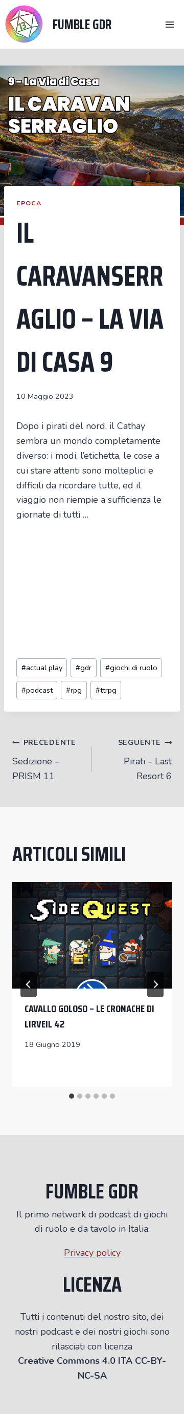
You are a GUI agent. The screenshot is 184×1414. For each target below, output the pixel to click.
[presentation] (92, 935)
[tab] (71, 1096)
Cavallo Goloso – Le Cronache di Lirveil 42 (89, 1016)
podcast (37, 690)
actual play (41, 667)
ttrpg (106, 690)
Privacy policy (92, 1253)
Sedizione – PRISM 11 (44, 759)
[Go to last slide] (28, 984)
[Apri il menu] (169, 24)
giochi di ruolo (131, 667)
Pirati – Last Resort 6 (145, 759)
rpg (74, 690)
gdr (83, 667)
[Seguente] (155, 984)
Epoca (28, 203)
